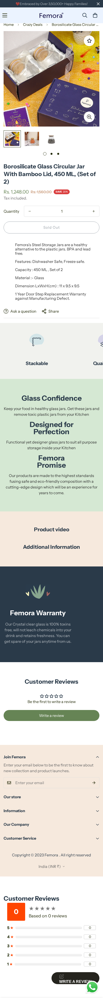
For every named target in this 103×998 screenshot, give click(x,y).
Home (9, 24)
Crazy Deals (32, 24)
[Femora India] (51, 15)
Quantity (11, 211)
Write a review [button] (51, 715)
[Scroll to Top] (94, 972)
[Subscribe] (94, 782)
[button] (95, 15)
